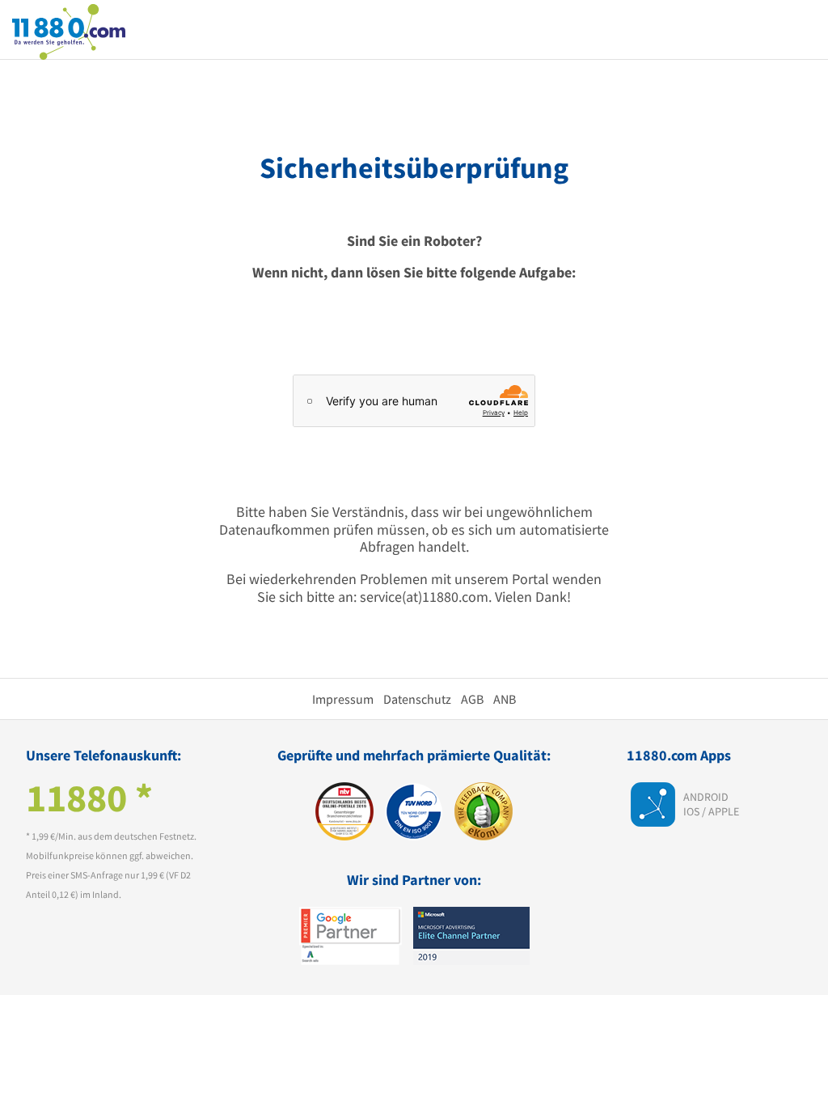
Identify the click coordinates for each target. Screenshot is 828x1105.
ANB (504, 699)
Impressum (343, 699)
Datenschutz (417, 699)
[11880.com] (68, 30)
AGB (472, 699)
